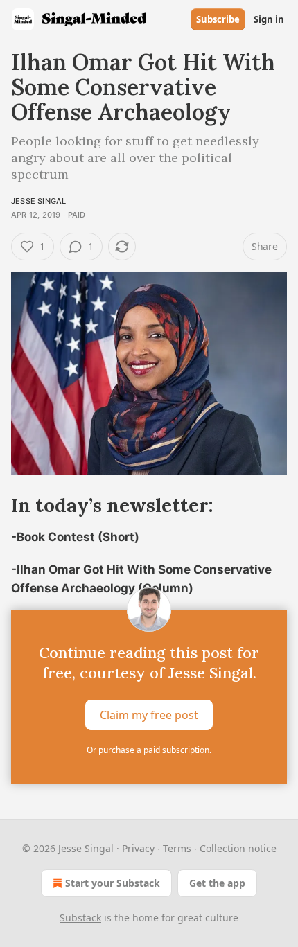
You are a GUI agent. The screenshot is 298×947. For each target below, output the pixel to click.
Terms (177, 848)
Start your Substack (112, 883)
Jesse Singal (38, 201)
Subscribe (218, 19)
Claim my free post (149, 714)
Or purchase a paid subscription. (149, 750)
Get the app (217, 883)
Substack (80, 917)
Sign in (269, 19)
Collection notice (238, 848)
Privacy (138, 848)
